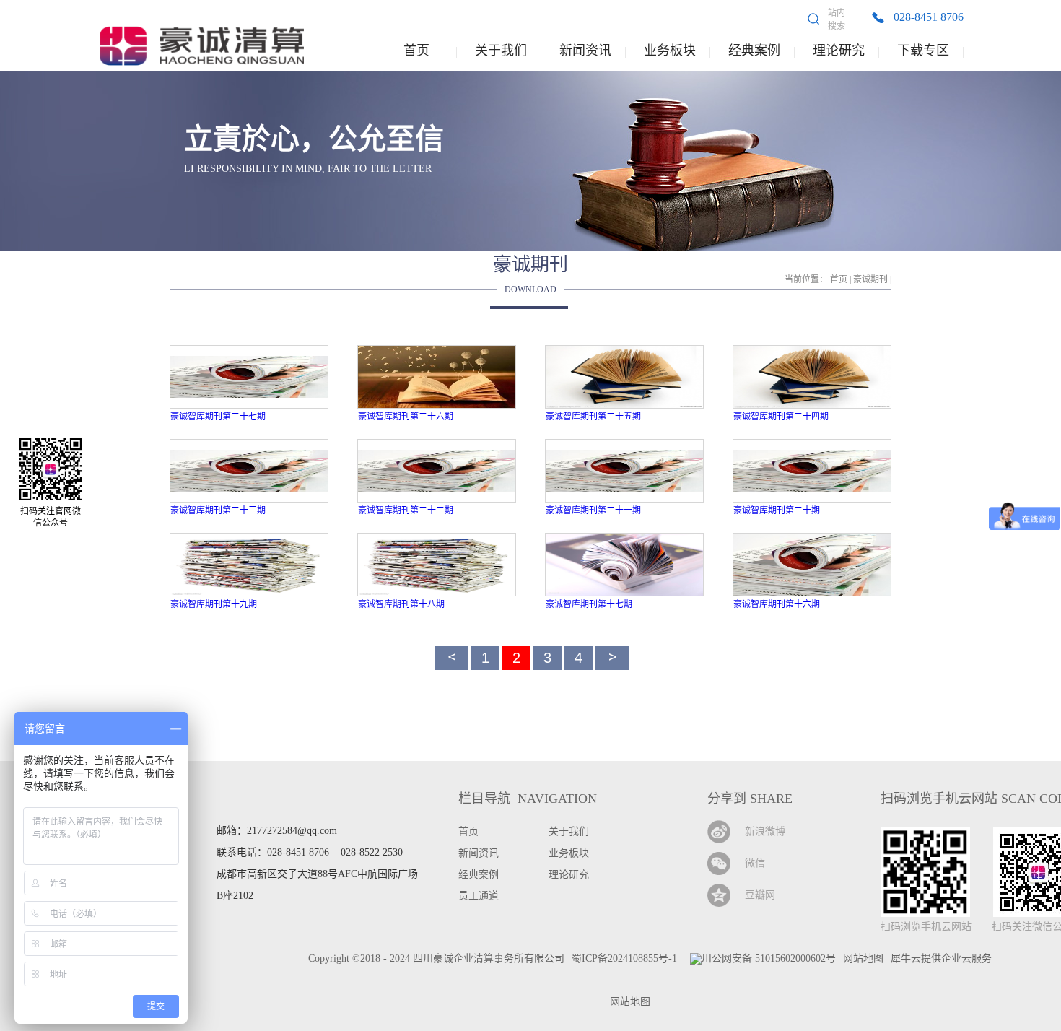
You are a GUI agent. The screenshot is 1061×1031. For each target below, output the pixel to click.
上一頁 (451, 658)
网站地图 (627, 1001)
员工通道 (478, 895)
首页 (416, 50)
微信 (755, 863)
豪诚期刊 (870, 279)
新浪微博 (765, 831)
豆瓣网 (760, 894)
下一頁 (612, 658)
